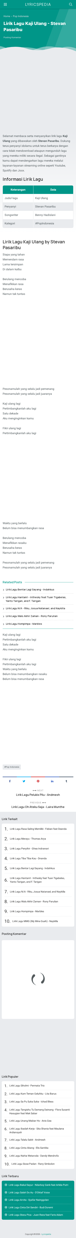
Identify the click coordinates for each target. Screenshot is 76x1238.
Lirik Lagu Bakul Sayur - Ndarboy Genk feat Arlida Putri (38, 1184)
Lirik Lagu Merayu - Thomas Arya (28, 838)
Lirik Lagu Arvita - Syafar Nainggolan (29, 1199)
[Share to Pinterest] (38, 781)
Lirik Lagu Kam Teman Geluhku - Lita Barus (32, 1093)
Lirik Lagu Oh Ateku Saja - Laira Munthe (38, 807)
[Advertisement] (38, 93)
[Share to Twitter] (24, 781)
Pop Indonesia (12, 767)
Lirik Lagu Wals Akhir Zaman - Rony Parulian (32, 616)
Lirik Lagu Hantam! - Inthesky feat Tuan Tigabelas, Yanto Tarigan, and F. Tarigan (36, 599)
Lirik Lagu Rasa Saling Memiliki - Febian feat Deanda (38, 828)
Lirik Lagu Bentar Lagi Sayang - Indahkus (30, 589)
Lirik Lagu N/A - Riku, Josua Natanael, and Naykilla (35, 608)
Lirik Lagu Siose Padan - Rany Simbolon (33, 1163)
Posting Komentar (12, 37)
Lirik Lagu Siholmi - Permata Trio (27, 1085)
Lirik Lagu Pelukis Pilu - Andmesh (38, 795)
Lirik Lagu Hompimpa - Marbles (24, 623)
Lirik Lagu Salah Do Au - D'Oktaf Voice (29, 1192)
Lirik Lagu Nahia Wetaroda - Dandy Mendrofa (34, 1155)
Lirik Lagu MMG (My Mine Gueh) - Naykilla (35, 921)
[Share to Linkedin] (52, 781)
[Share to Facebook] (10, 781)
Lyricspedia (38, 4)
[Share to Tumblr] (66, 781)
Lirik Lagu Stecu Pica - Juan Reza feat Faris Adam (36, 1214)
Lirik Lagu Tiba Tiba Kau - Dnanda (28, 858)
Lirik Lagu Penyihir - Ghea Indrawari (29, 848)
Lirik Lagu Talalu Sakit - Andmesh (27, 1139)
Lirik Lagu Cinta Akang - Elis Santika (28, 1147)
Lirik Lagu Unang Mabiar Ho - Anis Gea (30, 1120)
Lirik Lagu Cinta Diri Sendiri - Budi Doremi (31, 1207)
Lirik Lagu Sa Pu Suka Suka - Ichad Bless (31, 1101)
